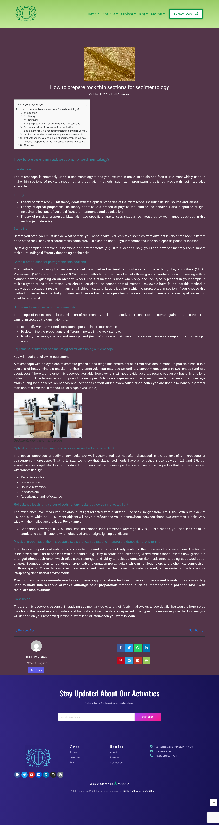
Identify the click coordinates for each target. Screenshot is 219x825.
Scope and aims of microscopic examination (48, 127)
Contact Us (116, 762)
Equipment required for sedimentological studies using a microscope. (56, 130)
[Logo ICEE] (38, 758)
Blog (72, 762)
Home (73, 752)
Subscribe (148, 717)
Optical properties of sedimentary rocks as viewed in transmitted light (56, 134)
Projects (114, 757)
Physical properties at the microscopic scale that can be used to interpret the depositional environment (56, 141)
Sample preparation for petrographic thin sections (52, 123)
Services (75, 757)
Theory (31, 116)
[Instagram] (53, 775)
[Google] (60, 775)
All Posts (36, 670)
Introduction (30, 112)
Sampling (33, 119)
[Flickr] (39, 775)
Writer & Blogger (36, 663)
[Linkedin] (46, 775)
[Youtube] (32, 775)
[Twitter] (24, 775)
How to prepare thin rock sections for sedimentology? (49, 109)
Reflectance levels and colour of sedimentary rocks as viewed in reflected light (56, 137)
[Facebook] (17, 775)
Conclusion (30, 145)
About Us (115, 752)
